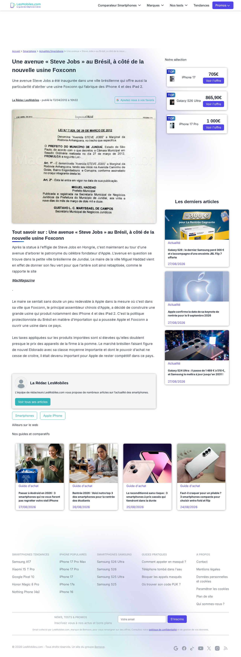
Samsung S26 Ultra (110, 562)
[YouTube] (200, 648)
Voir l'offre (213, 81)
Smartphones (24, 415)
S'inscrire (177, 619)
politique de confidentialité (163, 629)
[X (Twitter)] (209, 648)
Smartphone (29, 51)
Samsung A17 (21, 562)
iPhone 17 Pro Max (72, 562)
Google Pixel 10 (23, 577)
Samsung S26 (107, 569)
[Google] (175, 648)
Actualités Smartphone (51, 51)
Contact (201, 562)
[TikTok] (192, 648)
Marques (153, 5)
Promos (221, 5)
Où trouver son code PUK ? (161, 584)
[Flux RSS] (225, 648)
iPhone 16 (66, 592)
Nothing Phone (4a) (26, 592)
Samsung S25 (107, 584)
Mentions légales (208, 569)
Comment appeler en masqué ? (164, 562)
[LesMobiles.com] (26, 5)
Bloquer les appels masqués (162, 577)
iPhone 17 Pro (69, 569)
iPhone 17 (66, 577)
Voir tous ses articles (32, 402)
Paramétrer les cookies (212, 589)
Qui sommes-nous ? (210, 604)
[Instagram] (217, 648)
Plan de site (204, 596)
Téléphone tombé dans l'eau (162, 569)
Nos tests (176, 5)
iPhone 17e (67, 584)
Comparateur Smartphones (117, 5)
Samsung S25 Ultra (110, 577)
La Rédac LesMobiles (25, 100)
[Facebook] (184, 648)
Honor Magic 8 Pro (25, 584)
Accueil (16, 51)
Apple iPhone (52, 415)
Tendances (201, 5)
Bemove (99, 646)
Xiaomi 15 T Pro (23, 569)
